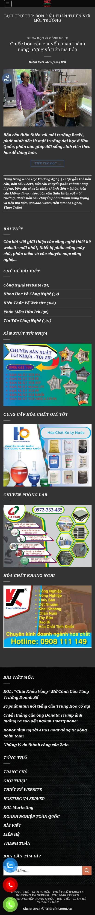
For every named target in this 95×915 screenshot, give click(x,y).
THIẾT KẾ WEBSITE (22, 790)
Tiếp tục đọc (47, 163)
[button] (8, 3)
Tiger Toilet (12, 207)
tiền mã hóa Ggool (67, 203)
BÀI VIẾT (12, 825)
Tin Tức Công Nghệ (22, 321)
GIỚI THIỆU (15, 781)
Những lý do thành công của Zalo (36, 745)
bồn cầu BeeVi (22, 184)
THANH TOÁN (16, 843)
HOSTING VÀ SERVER (24, 799)
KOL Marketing (18, 807)
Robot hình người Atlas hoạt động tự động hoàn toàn (45, 733)
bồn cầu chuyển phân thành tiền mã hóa (46, 188)
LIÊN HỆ (11, 834)
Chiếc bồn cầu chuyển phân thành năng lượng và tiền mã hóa (47, 46)
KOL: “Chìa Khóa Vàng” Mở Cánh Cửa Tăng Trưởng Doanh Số (46, 694)
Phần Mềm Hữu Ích (21, 312)
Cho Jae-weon (40, 203)
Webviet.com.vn (58, 909)
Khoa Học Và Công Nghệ (47, 38)
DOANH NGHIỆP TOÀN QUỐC (31, 816)
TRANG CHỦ (15, 772)
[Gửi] (87, 870)
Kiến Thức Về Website (24, 303)
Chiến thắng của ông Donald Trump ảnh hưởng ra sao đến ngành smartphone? (42, 718)
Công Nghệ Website (22, 285)
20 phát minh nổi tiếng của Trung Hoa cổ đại (46, 706)
